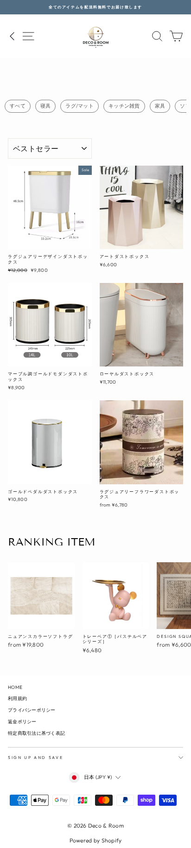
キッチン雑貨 (124, 106)
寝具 (45, 106)
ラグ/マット (79, 106)
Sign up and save (35, 757)
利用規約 (17, 698)
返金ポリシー (22, 722)
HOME (15, 687)
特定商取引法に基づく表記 (36, 733)
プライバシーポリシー (32, 710)
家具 (160, 106)
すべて (17, 106)
